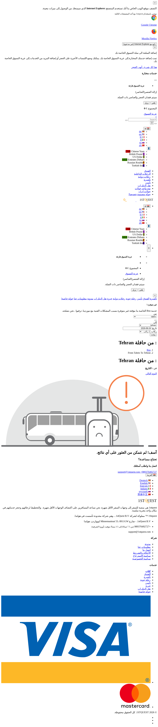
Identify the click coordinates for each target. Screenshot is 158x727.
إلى (155, 322)
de (140, 131)
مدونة (90, 298)
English (144, 483)
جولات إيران (144, 191)
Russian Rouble (135, 162)
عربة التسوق (150, 113)
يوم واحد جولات (143, 188)
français (144, 486)
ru (140, 142)
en (140, 134)
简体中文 (143, 494)
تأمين (148, 182)
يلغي (154, 103)
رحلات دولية (144, 176)
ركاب (154, 331)
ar (146, 128)
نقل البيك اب (144, 185)
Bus (149, 350)
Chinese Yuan (135, 151)
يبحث (153, 334)
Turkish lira (137, 165)
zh (140, 145)
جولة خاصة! (67, 298)
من (155, 313)
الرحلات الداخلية (142, 174)
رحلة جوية (131, 298)
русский (143, 491)
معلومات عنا (80, 298)
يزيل (147, 103)
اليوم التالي (151, 373)
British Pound (136, 154)
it (141, 140)
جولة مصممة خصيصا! (140, 194)
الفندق (147, 171)
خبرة (109, 298)
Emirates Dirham (133, 159)
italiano (144, 488)
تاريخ (154, 328)
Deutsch (143, 480)
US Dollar (138, 157)
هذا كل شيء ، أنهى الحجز (144, 67)
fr (141, 137)
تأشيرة (147, 179)
